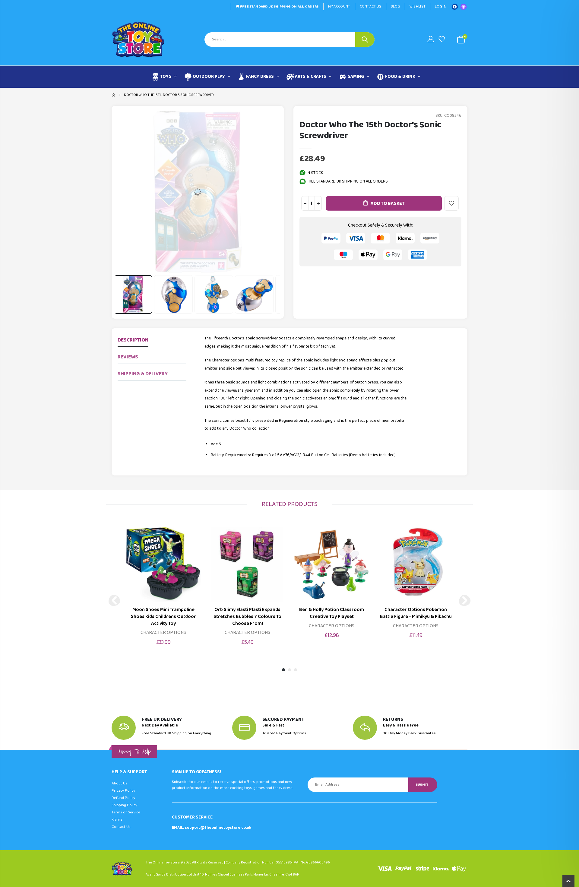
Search (365, 39)
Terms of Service (126, 812)
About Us (119, 783)
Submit (422, 784)
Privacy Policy (123, 790)
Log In (440, 6)
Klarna (117, 819)
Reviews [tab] (128, 357)
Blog (395, 6)
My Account (339, 6)
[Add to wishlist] (451, 203)
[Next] (465, 600)
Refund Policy (123, 798)
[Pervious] (114, 600)
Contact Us (370, 6)
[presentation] (123, 294)
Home (114, 95)
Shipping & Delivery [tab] (143, 374)
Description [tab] (133, 340)
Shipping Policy (124, 805)
